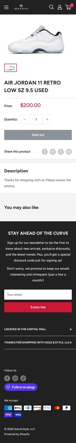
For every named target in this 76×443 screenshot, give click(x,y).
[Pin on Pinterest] (53, 151)
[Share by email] (69, 151)
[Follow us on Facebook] (7, 378)
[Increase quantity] (47, 119)
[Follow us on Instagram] (15, 378)
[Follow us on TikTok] (23, 378)
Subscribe (38, 307)
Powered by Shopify (17, 434)
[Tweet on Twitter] (61, 151)
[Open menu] (6, 7)
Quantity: (11, 119)
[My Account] (60, 7)
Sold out (38, 135)
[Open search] (51, 7)
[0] (68, 7)
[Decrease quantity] (24, 119)
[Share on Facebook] (45, 151)
